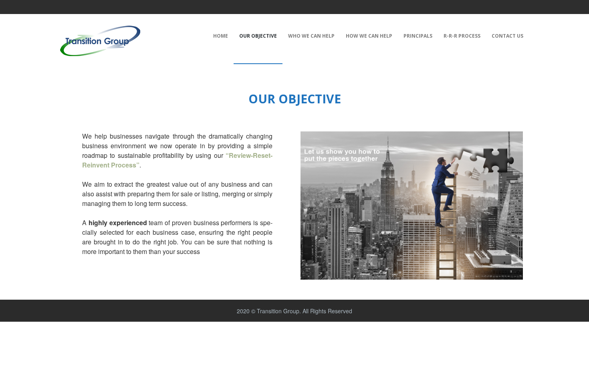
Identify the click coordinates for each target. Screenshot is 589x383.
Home (220, 35)
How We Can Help (369, 35)
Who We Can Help (311, 35)
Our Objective (258, 35)
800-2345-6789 (152, 6)
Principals (417, 35)
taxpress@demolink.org (95, 6)
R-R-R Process (462, 35)
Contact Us (507, 35)
